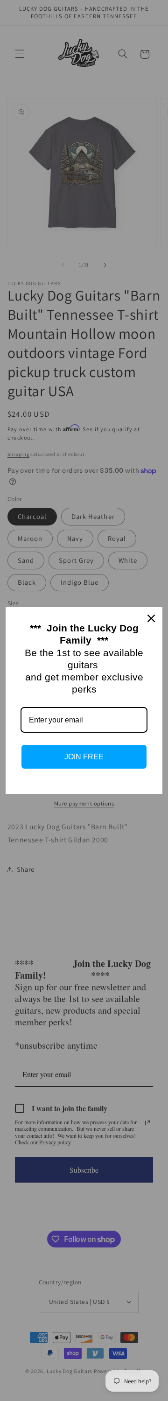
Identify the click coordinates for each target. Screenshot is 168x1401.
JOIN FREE (84, 757)
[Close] (151, 618)
